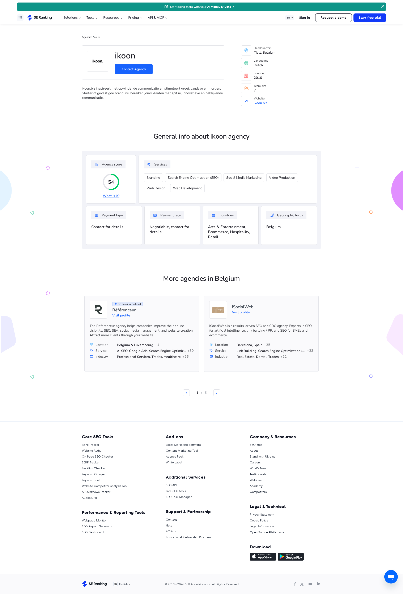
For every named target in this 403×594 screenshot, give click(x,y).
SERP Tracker (90, 462)
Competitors (258, 492)
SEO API (171, 485)
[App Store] (263, 557)
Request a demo (334, 17)
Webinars (256, 480)
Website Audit (91, 450)
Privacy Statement (262, 514)
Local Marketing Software (183, 445)
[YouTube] (310, 584)
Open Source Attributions (267, 532)
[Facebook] (295, 584)
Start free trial (370, 17)
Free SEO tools (176, 491)
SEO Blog (256, 445)
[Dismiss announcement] (382, 6)
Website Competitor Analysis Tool (104, 486)
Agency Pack (174, 456)
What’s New (258, 468)
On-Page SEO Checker (97, 456)
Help (169, 525)
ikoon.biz (260, 103)
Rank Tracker (90, 445)
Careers (255, 462)
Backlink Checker (93, 468)
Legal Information (262, 526)
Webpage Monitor (94, 520)
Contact (171, 519)
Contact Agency (134, 69)
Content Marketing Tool (182, 450)
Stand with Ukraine (262, 456)
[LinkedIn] (318, 584)
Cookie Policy (259, 520)
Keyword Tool (91, 480)
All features (90, 498)
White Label (174, 462)
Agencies (87, 37)
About (254, 450)
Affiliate (171, 531)
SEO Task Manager (179, 497)
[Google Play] (291, 557)
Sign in (304, 17)
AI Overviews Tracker (96, 492)
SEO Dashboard (93, 532)
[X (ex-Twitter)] (301, 584)
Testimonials (258, 474)
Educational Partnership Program (188, 537)
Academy (256, 486)
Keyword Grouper (94, 474)
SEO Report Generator (97, 526)
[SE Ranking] (39, 18)
